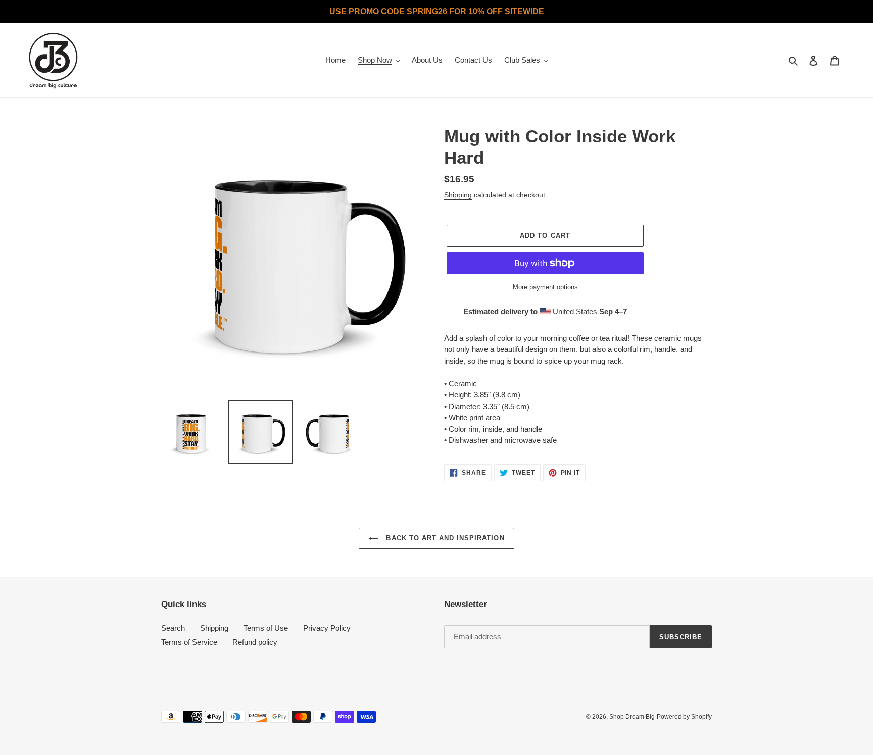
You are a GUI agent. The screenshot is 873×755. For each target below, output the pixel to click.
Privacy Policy (327, 628)
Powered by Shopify (684, 716)
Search (173, 628)
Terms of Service (189, 642)
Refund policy (254, 642)
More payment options (545, 287)
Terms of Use (266, 628)
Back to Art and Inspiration (443, 538)
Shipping (458, 195)
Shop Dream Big (632, 716)
